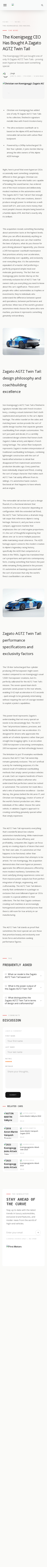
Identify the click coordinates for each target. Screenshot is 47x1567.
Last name (10, 1047)
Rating (8, 1059)
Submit (13, 1095)
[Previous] (9, 92)
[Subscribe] (38, 1232)
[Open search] (42, 5)
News (17, 22)
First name (10, 1036)
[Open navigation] (5, 5)
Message (9, 1066)
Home (6, 22)
